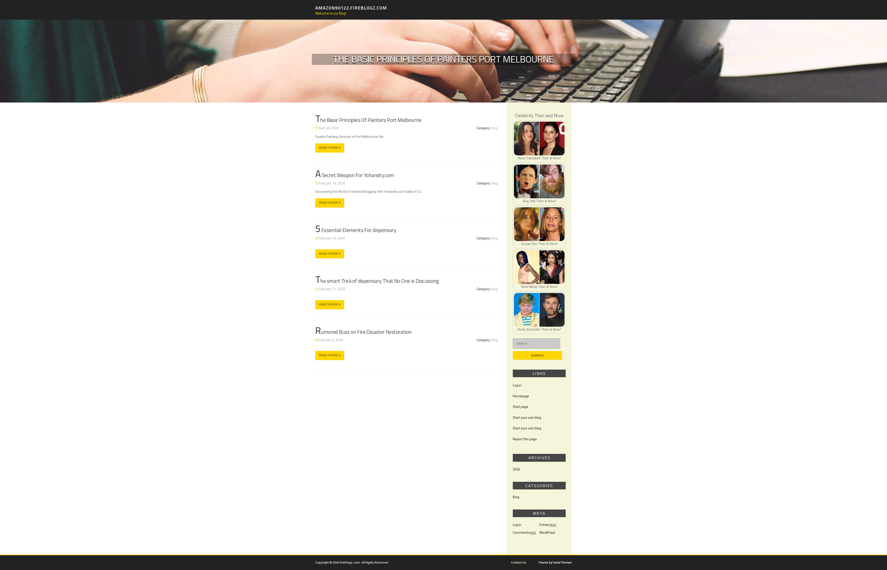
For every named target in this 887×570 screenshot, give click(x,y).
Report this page (525, 439)
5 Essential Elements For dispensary (355, 230)
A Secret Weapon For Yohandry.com (354, 175)
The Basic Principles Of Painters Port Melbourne (368, 120)
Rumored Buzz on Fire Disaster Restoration (363, 332)
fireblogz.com (350, 562)
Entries (547, 525)
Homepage (521, 396)
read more (328, 147)
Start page (520, 407)
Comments (524, 532)
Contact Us (518, 562)
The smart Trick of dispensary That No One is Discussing (377, 281)
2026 (516, 469)
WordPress (547, 532)
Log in (517, 385)
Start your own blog (527, 417)
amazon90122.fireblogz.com (351, 7)
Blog (494, 128)
